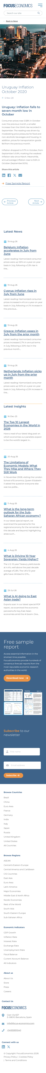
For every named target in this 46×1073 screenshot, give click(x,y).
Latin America (10, 887)
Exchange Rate (11, 946)
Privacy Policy (10, 1057)
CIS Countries (10, 874)
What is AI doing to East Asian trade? (20, 598)
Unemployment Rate (14, 950)
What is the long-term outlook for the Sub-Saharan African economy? (22, 512)
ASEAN (7, 861)
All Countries (10, 845)
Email (7, 759)
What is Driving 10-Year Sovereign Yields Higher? (21, 557)
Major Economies (12, 891)
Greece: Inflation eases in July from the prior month (21, 332)
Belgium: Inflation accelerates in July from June (20, 250)
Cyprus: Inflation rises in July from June (20, 292)
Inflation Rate (10, 937)
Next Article (36, 202)
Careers (7, 991)
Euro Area (8, 806)
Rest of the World (12, 904)
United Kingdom (12, 837)
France (7, 811)
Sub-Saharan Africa (13, 917)
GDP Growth (10, 932)
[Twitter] (8, 1046)
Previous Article (11, 202)
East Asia (8, 878)
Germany (8, 815)
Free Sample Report (18, 183)
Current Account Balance (16, 959)
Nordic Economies (13, 900)
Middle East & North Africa (16, 895)
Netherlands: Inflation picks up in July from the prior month (23, 374)
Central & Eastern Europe (16, 865)
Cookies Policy (26, 1057)
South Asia (9, 909)
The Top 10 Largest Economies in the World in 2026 (22, 425)
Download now (15, 678)
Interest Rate (10, 941)
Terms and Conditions (16, 1060)
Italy (6, 824)
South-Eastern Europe (15, 913)
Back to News (12, 21)
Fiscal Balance (10, 954)
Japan (7, 828)
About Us (8, 978)
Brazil (6, 797)
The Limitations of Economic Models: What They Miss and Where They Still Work (22, 467)
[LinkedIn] (3, 1046)
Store (6, 983)
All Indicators (10, 963)
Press (6, 987)
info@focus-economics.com (20, 1023)
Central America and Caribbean (19, 869)
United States (10, 841)
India (6, 819)
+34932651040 (14, 1030)
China (6, 802)
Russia (7, 832)
